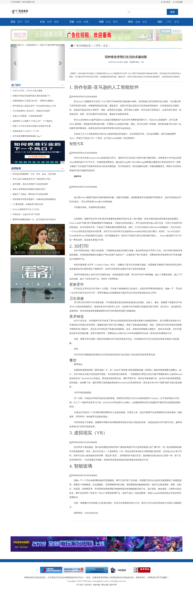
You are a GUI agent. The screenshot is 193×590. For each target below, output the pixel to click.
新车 (20, 21)
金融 (137, 21)
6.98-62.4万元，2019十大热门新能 (26, 91)
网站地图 (104, 585)
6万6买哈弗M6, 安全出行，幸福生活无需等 (30, 111)
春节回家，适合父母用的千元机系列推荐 (29, 184)
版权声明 (113, 585)
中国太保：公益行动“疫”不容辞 (25, 214)
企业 (108, 21)
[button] (15, 62)
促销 (78, 21)
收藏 (86, 21)
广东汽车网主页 (82, 45)
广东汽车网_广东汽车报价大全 (23, 2)
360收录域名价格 (91, 513)
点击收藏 (178, 2)
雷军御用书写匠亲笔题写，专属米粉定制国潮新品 (33, 199)
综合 (144, 21)
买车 (27, 21)
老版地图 (96, 585)
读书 (176, 21)
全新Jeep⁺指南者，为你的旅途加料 (26, 116)
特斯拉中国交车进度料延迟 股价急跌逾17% (30, 96)
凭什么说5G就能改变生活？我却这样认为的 (30, 179)
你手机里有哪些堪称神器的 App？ (26, 136)
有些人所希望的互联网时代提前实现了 (28, 189)
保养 (49, 21)
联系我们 (88, 585)
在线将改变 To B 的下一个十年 (25, 131)
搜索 (172, 12)
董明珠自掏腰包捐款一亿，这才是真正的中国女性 (33, 219)
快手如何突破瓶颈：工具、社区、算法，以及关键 (33, 174)
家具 (115, 21)
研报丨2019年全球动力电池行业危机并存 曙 (31, 126)
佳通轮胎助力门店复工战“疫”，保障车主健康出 (32, 101)
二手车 (168, 21)
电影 (56, 21)
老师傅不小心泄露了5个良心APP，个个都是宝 (31, 121)
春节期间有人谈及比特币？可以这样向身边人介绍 (33, 106)
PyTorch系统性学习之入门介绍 (25, 209)
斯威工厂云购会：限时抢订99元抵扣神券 (29, 194)
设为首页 (166, 2)
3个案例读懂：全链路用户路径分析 (27, 204)
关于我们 (80, 585)
